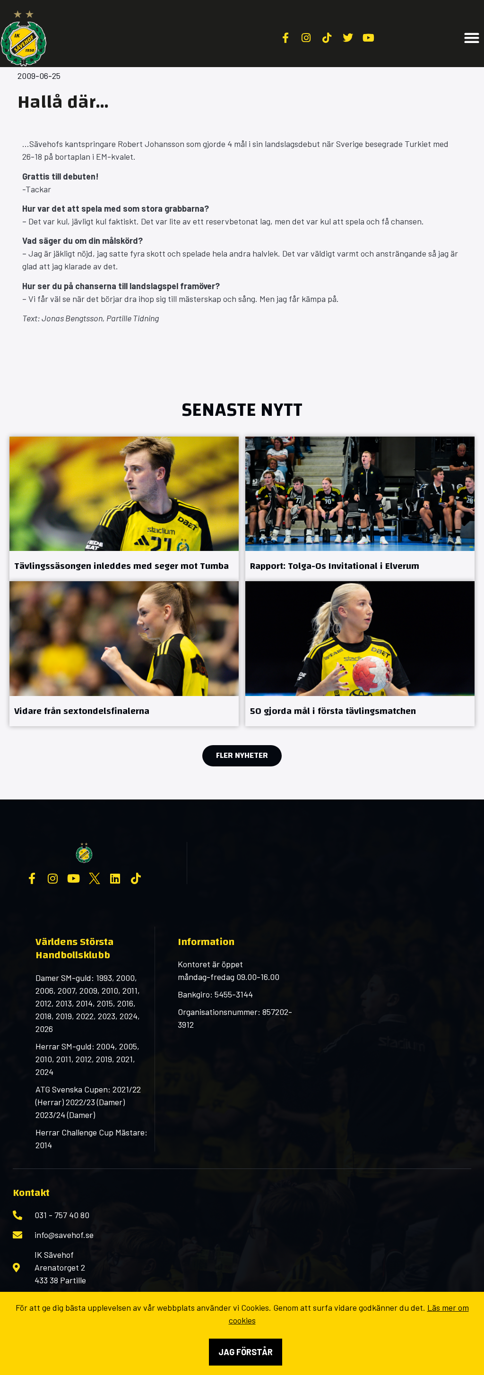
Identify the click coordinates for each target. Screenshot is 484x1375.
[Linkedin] (115, 878)
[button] (472, 38)
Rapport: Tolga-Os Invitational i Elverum (334, 566)
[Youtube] (73, 878)
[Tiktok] (136, 878)
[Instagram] (53, 878)
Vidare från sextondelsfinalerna (81, 711)
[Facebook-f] (32, 878)
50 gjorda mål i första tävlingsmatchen (333, 711)
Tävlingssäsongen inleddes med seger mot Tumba (121, 566)
